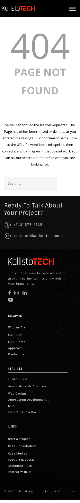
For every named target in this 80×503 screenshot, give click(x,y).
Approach (15, 348)
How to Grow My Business (27, 386)
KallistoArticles (20, 466)
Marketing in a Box (22, 412)
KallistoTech (24, 491)
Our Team (15, 335)
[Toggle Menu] (72, 9)
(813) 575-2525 (28, 225)
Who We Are (17, 327)
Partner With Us (20, 472)
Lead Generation (20, 379)
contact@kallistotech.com (38, 236)
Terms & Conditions (60, 491)
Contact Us (16, 354)
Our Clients (16, 342)
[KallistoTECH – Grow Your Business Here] (18, 14)
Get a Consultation (22, 446)
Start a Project (19, 439)
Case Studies (17, 453)
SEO (11, 406)
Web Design (17, 393)
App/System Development (27, 399)
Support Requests (21, 459)
